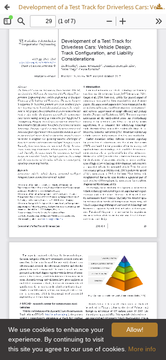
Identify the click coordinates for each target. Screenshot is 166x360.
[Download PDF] (159, 7)
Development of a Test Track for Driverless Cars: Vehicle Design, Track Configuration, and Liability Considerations (92, 7)
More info (142, 349)
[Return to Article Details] (7, 7)
